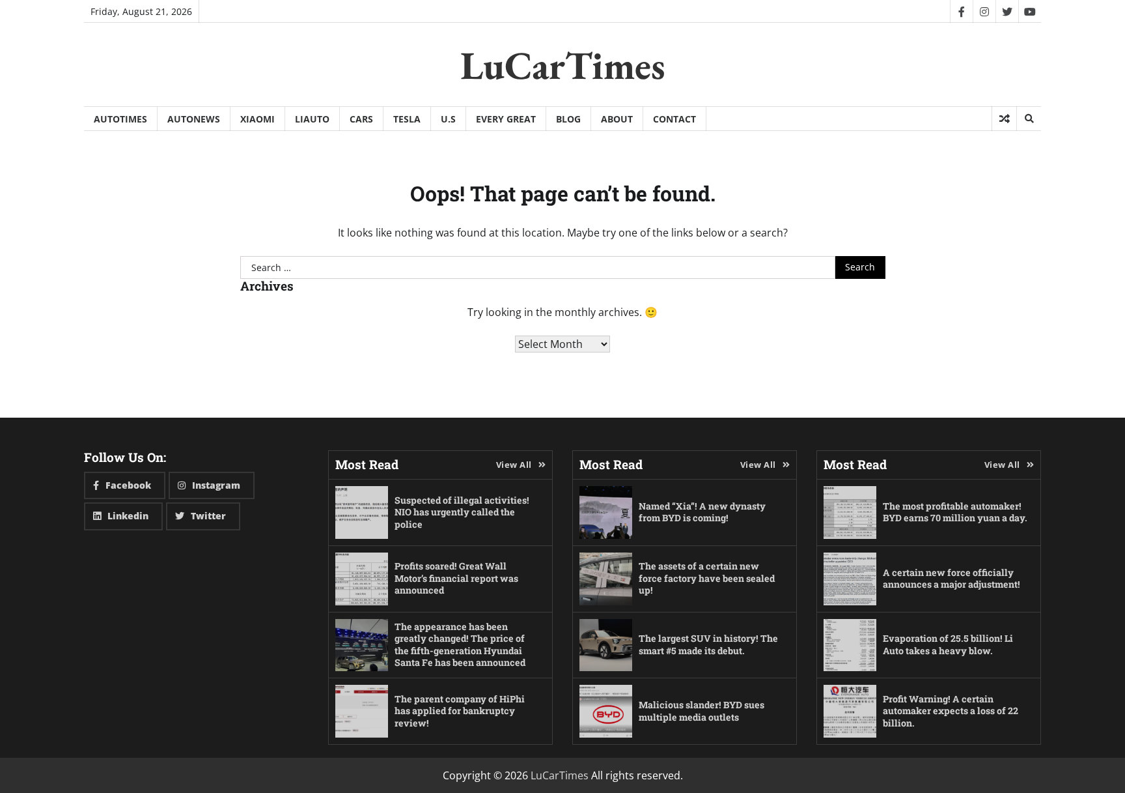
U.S (448, 119)
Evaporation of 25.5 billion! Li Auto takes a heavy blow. (948, 644)
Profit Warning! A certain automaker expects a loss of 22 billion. (950, 711)
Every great (506, 119)
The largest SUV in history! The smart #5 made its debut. (708, 644)
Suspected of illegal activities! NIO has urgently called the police (462, 512)
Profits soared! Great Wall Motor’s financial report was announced (456, 578)
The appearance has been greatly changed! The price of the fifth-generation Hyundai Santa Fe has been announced (460, 644)
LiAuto (312, 119)
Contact (674, 119)
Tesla (407, 119)
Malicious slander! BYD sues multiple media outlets (701, 711)
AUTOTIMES (120, 119)
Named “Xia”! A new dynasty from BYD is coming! (702, 512)
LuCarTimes (562, 65)
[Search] (1028, 118)
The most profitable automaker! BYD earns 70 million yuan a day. (955, 512)
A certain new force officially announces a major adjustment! (951, 578)
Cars (361, 119)
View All (514, 464)
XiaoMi (257, 119)
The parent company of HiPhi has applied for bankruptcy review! (460, 711)
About (617, 119)
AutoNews (193, 119)
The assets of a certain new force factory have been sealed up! (707, 578)
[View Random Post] (1004, 118)
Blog (568, 119)
